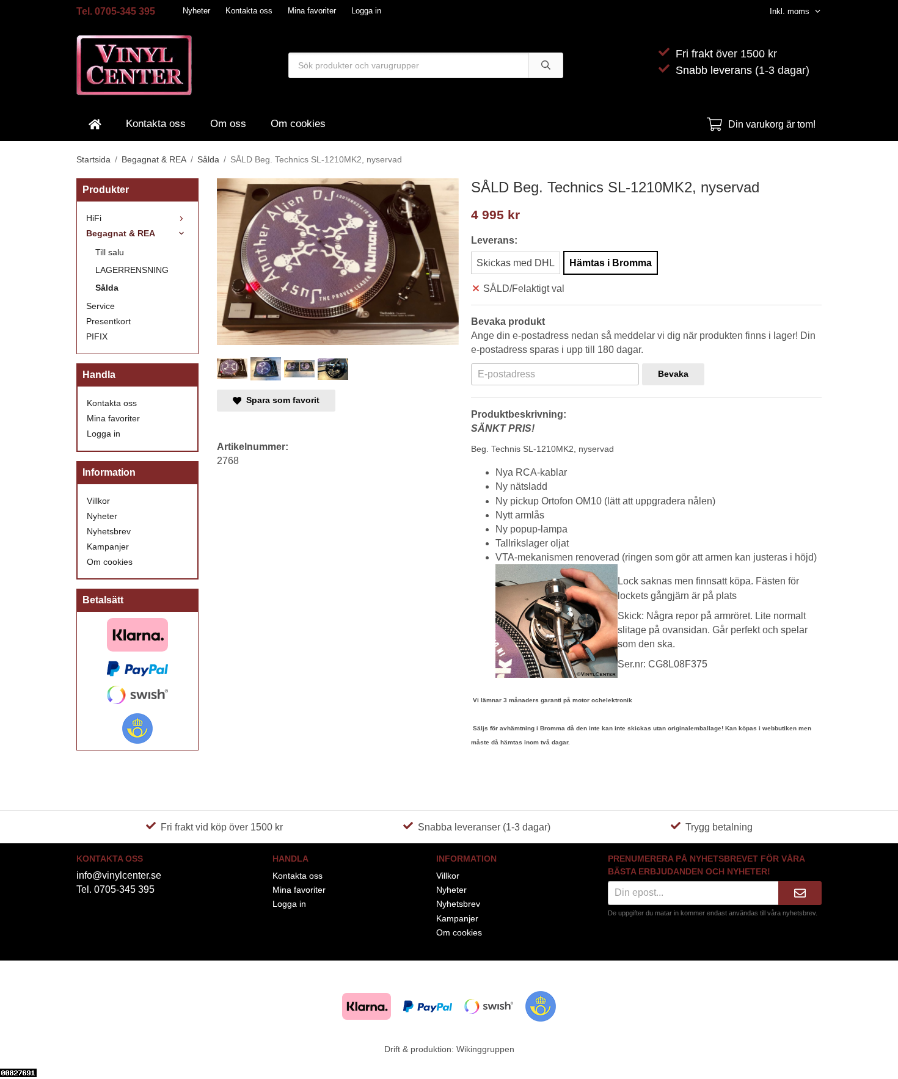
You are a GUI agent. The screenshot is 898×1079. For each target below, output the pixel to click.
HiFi (93, 218)
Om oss (228, 123)
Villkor (98, 501)
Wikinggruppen (485, 1049)
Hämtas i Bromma (610, 263)
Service (100, 306)
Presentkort (108, 321)
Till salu (109, 252)
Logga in (366, 10)
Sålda (107, 287)
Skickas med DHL (515, 263)
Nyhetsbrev (109, 531)
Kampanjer (108, 546)
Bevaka (673, 374)
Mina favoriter (312, 10)
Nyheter (196, 10)
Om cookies (298, 123)
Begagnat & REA (120, 233)
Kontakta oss (248, 10)
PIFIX (97, 336)
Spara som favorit (280, 400)
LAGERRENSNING (132, 270)
